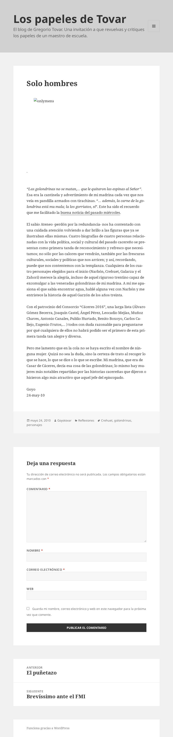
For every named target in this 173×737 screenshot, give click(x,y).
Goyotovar (64, 420)
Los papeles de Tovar (69, 18)
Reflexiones (86, 420)
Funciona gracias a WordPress (48, 728)
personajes (34, 425)
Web (30, 589)
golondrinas (122, 420)
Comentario (38, 489)
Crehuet (106, 420)
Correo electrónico (46, 570)
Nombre (35, 550)
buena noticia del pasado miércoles (90, 212)
